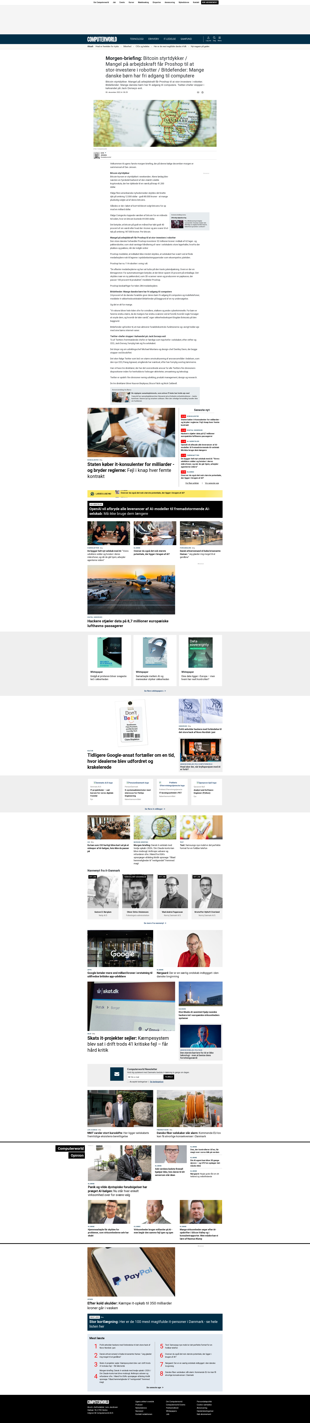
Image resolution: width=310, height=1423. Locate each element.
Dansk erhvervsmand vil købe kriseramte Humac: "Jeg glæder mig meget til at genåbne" (126, 1355)
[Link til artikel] (131, 432)
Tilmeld (169, 1077)
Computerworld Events (175, 1405)
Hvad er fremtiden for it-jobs (107, 46)
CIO (88, 842)
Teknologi (136, 39)
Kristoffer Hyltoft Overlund (207, 912)
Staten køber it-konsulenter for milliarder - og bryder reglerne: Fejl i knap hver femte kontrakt (200, 422)
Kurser (131, 2)
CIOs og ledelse (142, 46)
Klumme (190, 472)
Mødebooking (143, 2)
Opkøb (90, 1299)
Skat (89, 1034)
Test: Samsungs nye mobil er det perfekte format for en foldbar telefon (188, 1346)
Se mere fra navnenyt (154, 923)
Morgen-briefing (141, 842)
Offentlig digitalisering (178, 218)
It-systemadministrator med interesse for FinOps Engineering (138, 793)
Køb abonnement (210, 2)
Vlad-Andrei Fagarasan (172, 912)
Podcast (139, 1405)
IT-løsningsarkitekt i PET (170, 793)
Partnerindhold (172, 1408)
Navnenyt (139, 1411)
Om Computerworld (101, 2)
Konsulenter (93, 460)
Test (182, 842)
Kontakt (196, 2)
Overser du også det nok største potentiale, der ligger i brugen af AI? (188, 1355)
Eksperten (157, 2)
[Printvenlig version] (202, 92)
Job (114, 2)
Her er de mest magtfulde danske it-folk (170, 46)
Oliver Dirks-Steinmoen (137, 912)
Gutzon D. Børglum (102, 912)
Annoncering (170, 2)
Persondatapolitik (204, 1401)
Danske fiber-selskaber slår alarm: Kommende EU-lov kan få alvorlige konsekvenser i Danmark (190, 1373)
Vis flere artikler (192, 483)
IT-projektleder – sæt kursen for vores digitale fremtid (101, 793)
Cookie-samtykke (204, 1405)
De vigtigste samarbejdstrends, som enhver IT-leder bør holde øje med (160, 393)
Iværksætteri (193, 455)
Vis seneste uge (212, 483)
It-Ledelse (170, 39)
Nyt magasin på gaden (200, 46)
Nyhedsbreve (184, 2)
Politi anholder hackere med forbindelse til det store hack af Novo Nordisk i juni (125, 1346)
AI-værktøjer (193, 441)
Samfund (186, 39)
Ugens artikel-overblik (144, 1401)
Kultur (90, 751)
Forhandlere (185, 548)
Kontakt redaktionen (143, 1414)
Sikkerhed (127, 46)
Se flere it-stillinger (154, 809)
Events (122, 2)
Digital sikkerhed (195, 430)
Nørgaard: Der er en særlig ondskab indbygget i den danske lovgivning (190, 1364)
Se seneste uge (154, 1387)
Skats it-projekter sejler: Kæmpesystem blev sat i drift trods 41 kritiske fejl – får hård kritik (125, 1364)
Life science (92, 1130)
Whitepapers (171, 1411)
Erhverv (153, 39)
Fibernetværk (163, 1130)
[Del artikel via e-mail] (198, 92)
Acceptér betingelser (138, 1082)
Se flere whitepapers (154, 691)
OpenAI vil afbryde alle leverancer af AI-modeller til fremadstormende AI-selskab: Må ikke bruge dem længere (200, 447)
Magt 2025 (94, 1317)
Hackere (182, 1009)
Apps (89, 970)
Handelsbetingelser (205, 1411)
